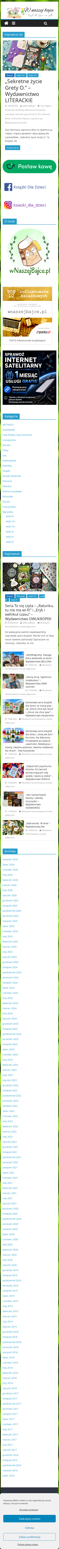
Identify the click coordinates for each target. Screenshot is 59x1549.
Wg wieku (8, 511)
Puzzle (6, 501)
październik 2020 (12, 1218)
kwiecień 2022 (10, 1126)
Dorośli (6, 445)
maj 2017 (8, 1429)
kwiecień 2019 (10, 1311)
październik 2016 (12, 1465)
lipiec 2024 (8, 987)
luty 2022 (8, 1136)
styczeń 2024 (10, 1018)
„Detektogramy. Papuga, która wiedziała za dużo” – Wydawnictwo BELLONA (40, 658)
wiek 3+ (10, 531)
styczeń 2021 (10, 1203)
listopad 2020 (10, 1213)
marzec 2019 (10, 1316)
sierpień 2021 (10, 1167)
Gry (4, 455)
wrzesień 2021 (10, 1162)
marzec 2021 (10, 1193)
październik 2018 (12, 1342)
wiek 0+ (10, 516)
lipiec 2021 (8, 1172)
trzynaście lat (36, 118)
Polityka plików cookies (28, 1544)
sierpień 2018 (10, 1352)
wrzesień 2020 (10, 1224)
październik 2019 (12, 1280)
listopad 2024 (10, 967)
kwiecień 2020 (10, 1249)
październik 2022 (12, 1095)
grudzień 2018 (10, 1331)
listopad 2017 (10, 1398)
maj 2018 (8, 1367)
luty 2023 (8, 1075)
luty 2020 (8, 1259)
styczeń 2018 (10, 1388)
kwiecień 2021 (10, 1188)
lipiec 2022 (8, 1111)
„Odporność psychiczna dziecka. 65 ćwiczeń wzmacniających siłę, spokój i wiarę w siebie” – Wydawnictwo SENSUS (39, 773)
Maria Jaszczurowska (35, 109)
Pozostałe (8, 496)
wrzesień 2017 (10, 1408)
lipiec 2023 (8, 1049)
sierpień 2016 (10, 1470)
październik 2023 (12, 1034)
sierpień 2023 (10, 1044)
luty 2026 (8, 890)
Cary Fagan (45, 105)
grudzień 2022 (10, 1085)
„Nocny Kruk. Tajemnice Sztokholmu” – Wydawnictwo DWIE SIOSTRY (38, 681)
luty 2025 (8, 951)
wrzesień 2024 (10, 977)
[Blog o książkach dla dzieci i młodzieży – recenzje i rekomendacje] (6, 23)
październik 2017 (12, 1403)
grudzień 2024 (10, 962)
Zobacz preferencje (29, 1537)
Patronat (7, 481)
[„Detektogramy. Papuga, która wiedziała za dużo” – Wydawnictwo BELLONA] (13, 653)
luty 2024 (8, 1013)
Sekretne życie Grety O (25, 114)
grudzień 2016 (10, 1455)
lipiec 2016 (8, 1475)
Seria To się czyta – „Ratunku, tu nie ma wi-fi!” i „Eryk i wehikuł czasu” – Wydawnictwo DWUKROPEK (29, 612)
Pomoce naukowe (12, 491)
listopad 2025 (10, 905)
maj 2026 (8, 874)
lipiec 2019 (8, 1295)
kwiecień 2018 (10, 1372)
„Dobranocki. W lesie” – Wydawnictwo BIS (38, 825)
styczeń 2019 (10, 1326)
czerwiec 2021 (10, 1177)
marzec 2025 (10, 946)
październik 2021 (12, 1157)
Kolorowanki (9, 460)
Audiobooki (9, 429)
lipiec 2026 (8, 864)
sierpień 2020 (10, 1229)
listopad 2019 (10, 1275)
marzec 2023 (10, 1069)
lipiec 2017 (8, 1419)
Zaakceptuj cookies (29, 1518)
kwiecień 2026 (10, 879)
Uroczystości (9, 506)
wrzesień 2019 (10, 1285)
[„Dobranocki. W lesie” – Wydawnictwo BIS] (13, 821)
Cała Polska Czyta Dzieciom (17, 434)
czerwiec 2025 (10, 931)
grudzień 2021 (10, 1146)
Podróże (7, 486)
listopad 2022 (10, 1090)
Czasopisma (9, 440)
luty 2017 (8, 1444)
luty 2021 (8, 1198)
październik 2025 (12, 910)
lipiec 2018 (8, 1357)
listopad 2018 (10, 1336)
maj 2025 (8, 936)
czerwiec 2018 (10, 1362)
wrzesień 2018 (10, 1347)
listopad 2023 (10, 1028)
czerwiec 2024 (10, 992)
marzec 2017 (10, 1439)
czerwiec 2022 (10, 1116)
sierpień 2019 (10, 1290)
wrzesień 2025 (10, 915)
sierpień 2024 (10, 982)
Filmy (5, 450)
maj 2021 (8, 1182)
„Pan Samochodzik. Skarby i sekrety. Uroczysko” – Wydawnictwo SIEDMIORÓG (36, 801)
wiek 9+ (10, 541)
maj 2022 (8, 1121)
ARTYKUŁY (8, 424)
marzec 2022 (10, 1131)
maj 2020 (8, 1244)
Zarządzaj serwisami (28, 1509)
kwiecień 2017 (10, 1434)
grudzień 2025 (10, 900)
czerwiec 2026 (10, 869)
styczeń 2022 (10, 1141)
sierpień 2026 (10, 859)
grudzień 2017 (10, 1393)
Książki (10, 75)
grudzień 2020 (10, 1208)
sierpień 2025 (10, 921)
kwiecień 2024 (10, 1003)
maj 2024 (8, 998)
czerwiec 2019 (10, 1301)
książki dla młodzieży (14, 109)
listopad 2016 (10, 1460)
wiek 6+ (10, 536)
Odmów (29, 1527)
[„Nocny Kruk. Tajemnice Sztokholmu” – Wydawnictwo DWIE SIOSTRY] (13, 675)
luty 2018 (8, 1383)
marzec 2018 (10, 1378)
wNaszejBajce (29, 105)
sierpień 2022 (10, 1105)
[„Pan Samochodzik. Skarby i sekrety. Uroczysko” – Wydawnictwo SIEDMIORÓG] (13, 793)
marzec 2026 (10, 885)
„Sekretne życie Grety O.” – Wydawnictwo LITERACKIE (23, 91)
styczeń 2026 (10, 895)
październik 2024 (12, 972)
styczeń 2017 (10, 1449)
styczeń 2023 (10, 1080)
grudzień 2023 (10, 1023)
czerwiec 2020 (10, 1239)
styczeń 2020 (10, 1265)
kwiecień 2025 (10, 941)
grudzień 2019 (10, 1270)
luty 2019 (8, 1321)
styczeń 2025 (10, 957)
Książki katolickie (12, 476)
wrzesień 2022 (10, 1100)
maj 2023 (8, 1059)
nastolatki (9, 114)
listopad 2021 (10, 1152)
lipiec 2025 (8, 926)
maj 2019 (8, 1306)
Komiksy (7, 465)
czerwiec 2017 (10, 1424)
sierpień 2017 (10, 1413)
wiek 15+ (33, 75)
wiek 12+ (21, 75)
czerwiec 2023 (10, 1054)
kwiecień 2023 (10, 1064)
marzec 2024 (10, 1008)
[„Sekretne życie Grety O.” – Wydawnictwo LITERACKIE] (29, 42)
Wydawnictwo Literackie (16, 122)
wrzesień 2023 (10, 1039)
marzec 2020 (10, 1254)
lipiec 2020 (8, 1234)
